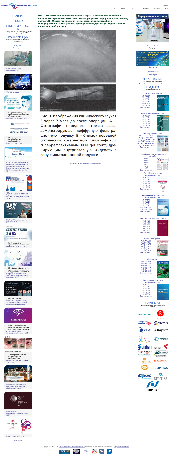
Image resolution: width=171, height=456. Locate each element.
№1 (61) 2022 (146, 249)
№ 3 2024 (146, 294)
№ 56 (146, 162)
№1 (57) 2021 (146, 250)
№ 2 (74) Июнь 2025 (145, 145)
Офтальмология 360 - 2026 (16, 247)
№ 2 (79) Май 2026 (146, 136)
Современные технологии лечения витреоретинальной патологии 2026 (17, 275)
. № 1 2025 (146, 230)
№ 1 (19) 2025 (146, 265)
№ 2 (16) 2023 (146, 271)
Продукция (153, 67)
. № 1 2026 (146, 223)
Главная (165, 5)
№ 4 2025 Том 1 (146, 209)
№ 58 (146, 159)
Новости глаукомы (152, 239)
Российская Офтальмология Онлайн (72, 447)
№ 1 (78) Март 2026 (146, 138)
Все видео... (18, 440)
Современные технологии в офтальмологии (153, 196)
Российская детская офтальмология (152, 174)
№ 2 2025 (146, 105)
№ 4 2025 (146, 100)
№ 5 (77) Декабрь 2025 (146, 140)
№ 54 (146, 166)
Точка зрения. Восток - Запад (152, 218)
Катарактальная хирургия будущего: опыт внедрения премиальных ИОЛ (16, 386)
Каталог (133, 8)
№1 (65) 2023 (146, 247)
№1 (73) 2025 (146, 243)
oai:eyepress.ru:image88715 (90, 163)
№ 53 (146, 168)
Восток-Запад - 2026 (14, 143)
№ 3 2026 (146, 202)
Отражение (152, 259)
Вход (166, 8)
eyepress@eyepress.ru (121, 447)
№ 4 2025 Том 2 (146, 208)
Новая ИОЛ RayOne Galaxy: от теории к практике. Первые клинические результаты (18, 302)
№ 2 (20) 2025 (146, 263)
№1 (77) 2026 (146, 241)
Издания (156, 8)
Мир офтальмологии (152, 133)
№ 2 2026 (146, 96)
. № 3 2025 (146, 227)
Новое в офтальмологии (152, 113)
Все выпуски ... (146, 107)
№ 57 (146, 161)
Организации (144, 8)
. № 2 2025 (146, 229)
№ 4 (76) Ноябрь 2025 (146, 141)
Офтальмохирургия (153, 94)
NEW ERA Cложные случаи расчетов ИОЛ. (16, 221)
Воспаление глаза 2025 (15, 436)
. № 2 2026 (146, 221)
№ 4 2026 (146, 200)
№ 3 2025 (146, 102)
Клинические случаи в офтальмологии (14, 70)
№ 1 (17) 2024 (146, 269)
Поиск (114, 8)
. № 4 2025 (146, 225)
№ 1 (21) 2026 (146, 262)
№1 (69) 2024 (146, 245)
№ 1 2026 (146, 98)
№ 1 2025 (146, 125)
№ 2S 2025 (146, 103)
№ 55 (146, 164)
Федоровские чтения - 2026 (16, 118)
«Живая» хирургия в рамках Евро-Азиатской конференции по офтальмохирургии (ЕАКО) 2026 (17, 196)
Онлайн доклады (12, 92)
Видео (123, 8)
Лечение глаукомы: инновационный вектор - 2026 (17, 332)
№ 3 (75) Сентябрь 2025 (146, 143)
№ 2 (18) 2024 (146, 267)
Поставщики (152, 75)
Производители (152, 71)
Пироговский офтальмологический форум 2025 (17, 413)
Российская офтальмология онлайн (153, 155)
